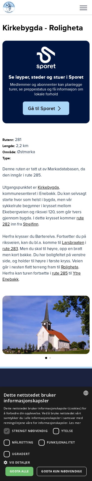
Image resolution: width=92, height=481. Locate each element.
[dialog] (46, 434)
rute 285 (60, 273)
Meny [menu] (83, 7)
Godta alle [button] (19, 471)
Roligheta (69, 267)
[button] (83, 7)
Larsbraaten (73, 242)
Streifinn (30, 224)
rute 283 (10, 248)
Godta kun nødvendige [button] (61, 471)
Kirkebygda (48, 187)
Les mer (75, 423)
